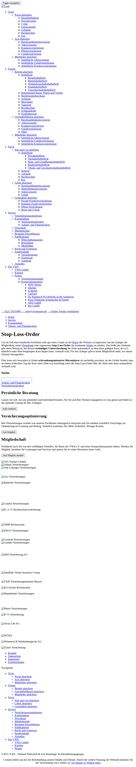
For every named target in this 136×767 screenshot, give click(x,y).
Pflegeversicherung (31, 50)
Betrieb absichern (24, 71)
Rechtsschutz (28, 32)
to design (32, 290)
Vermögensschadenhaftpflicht (43, 83)
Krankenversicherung (32, 47)
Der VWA (13, 266)
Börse (75, 342)
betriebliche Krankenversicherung (39, 65)
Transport (26, 104)
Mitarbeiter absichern (26, 56)
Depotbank (28, 345)
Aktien (89, 345)
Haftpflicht (27, 74)
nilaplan (32, 287)
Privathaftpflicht (36, 155)
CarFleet (32, 293)
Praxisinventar (28, 20)
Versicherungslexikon (32, 221)
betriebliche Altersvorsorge (35, 59)
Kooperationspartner (32, 281)
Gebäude (26, 29)
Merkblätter (27, 245)
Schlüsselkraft (28, 110)
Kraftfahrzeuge (29, 113)
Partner (18, 275)
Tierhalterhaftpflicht (38, 158)
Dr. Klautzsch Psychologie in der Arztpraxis (51, 296)
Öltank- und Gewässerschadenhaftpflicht (49, 167)
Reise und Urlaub (30, 209)
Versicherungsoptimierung (28, 215)
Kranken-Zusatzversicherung (36, 203)
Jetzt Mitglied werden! (13, 455)
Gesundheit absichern (26, 197)
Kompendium (22, 218)
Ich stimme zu (78, 762)
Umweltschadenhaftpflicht (41, 89)
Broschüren (27, 242)
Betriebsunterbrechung (33, 95)
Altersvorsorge (29, 44)
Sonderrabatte (22, 251)
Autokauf (26, 260)
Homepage (27, 257)
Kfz (23, 35)
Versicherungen (29, 254)
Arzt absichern (22, 38)
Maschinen (27, 101)
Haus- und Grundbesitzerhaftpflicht (46, 161)
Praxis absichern (23, 14)
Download (20, 227)
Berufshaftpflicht (30, 17)
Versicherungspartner (32, 278)
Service (12, 212)
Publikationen (22, 236)
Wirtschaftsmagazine (32, 239)
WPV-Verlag (34, 284)
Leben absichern (23, 182)
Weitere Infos (94, 762)
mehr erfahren (9, 409)
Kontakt (12, 653)
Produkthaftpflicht (37, 86)
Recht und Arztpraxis (26, 248)
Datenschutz (14, 656)
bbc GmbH (34, 305)
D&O (24, 131)
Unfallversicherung (31, 53)
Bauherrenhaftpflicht (38, 164)
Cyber (24, 23)
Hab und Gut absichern (27, 149)
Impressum (13, 659)
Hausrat (25, 170)
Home (11, 317)
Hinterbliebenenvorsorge (34, 188)
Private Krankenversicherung (36, 200)
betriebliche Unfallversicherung (37, 62)
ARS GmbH (34, 302)
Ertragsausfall (28, 26)
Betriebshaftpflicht (37, 80)
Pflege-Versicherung (31, 206)
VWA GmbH (22, 269)
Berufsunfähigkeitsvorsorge (35, 41)
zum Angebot (9, 432)
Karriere (19, 272)
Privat (11, 146)
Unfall (24, 194)
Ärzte (11, 11)
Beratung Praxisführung (27, 233)
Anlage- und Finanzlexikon (35, 224)
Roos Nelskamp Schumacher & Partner (48, 299)
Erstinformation (16, 662)
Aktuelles (20, 263)
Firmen (11, 68)
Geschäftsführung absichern (29, 116)
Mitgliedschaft (22, 230)
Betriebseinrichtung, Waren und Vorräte (42, 92)
